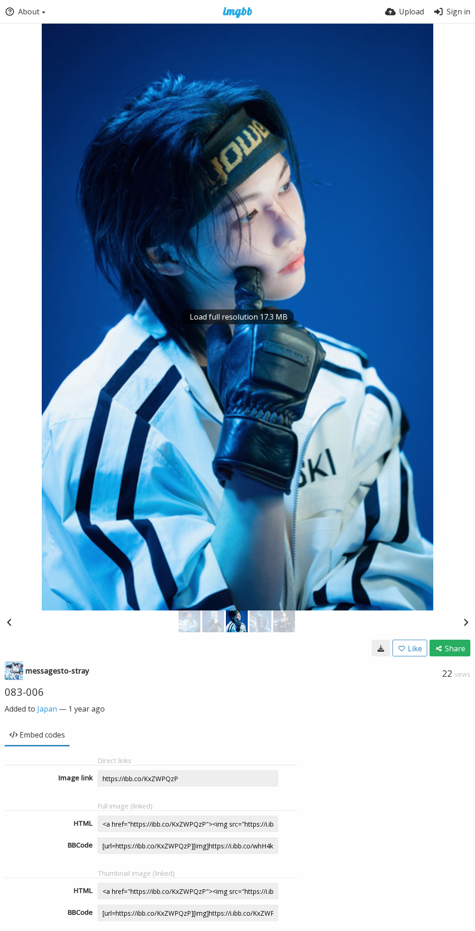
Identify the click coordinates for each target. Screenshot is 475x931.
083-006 (24, 692)
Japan (47, 709)
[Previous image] (9, 622)
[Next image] (465, 622)
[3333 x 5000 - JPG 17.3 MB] (381, 648)
